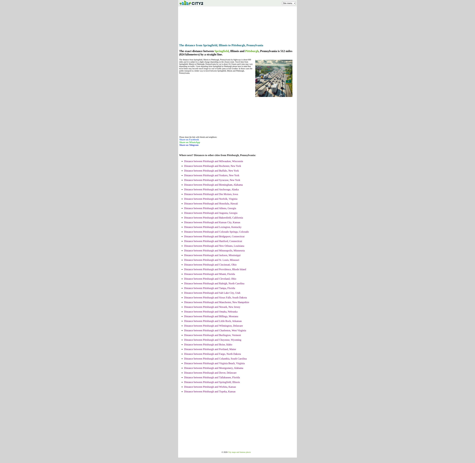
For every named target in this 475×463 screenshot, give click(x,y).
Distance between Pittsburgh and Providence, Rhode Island (215, 269)
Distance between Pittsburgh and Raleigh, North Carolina (214, 283)
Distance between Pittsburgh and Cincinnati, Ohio (210, 264)
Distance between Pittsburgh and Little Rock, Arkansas (213, 321)
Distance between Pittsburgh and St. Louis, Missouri (211, 259)
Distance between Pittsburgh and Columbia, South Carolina (215, 358)
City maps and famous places (239, 452)
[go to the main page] (191, 6)
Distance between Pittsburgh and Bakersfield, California (213, 217)
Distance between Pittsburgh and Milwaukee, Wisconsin (213, 161)
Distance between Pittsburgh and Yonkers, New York (211, 175)
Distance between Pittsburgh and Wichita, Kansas (210, 386)
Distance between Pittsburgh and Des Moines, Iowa (211, 194)
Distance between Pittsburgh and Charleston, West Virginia (215, 330)
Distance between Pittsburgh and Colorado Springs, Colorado (216, 231)
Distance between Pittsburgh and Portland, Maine (210, 349)
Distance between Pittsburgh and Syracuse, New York (212, 180)
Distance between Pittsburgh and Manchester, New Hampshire (216, 302)
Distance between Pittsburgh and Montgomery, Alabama (213, 368)
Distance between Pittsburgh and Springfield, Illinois (212, 382)
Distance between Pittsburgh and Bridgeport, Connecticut (214, 236)
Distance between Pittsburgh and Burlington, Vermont (212, 335)
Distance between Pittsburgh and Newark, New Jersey (212, 306)
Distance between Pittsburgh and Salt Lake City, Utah (212, 292)
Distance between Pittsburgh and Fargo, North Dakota (212, 353)
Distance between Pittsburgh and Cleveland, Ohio (210, 278)
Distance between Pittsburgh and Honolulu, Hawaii (211, 203)
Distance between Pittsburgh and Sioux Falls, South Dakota (215, 297)
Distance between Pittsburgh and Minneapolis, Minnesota (214, 250)
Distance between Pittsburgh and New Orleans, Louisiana (214, 245)
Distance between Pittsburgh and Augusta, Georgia (210, 212)
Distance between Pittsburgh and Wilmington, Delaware (213, 325)
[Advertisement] (237, 24)
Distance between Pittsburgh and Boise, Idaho (208, 344)
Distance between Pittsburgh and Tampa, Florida (209, 288)
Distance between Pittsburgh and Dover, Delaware (210, 372)
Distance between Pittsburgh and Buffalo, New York (211, 170)
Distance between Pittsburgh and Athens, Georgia (210, 208)
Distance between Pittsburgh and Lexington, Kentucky (213, 227)
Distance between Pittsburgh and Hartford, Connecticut (213, 241)
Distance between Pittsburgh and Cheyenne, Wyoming (212, 339)
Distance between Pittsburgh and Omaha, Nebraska (211, 311)
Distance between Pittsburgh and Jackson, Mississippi (212, 255)
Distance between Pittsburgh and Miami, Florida (209, 274)
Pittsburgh (252, 51)
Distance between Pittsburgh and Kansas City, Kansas (212, 222)
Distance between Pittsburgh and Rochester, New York (212, 165)
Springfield (221, 51)
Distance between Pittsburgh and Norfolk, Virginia (210, 198)
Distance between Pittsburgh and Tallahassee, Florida (212, 377)
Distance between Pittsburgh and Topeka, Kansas (210, 391)
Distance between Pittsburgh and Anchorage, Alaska (211, 189)
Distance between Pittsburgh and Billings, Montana (211, 316)
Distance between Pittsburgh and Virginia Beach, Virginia (214, 363)
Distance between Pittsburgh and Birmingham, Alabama (213, 184)
